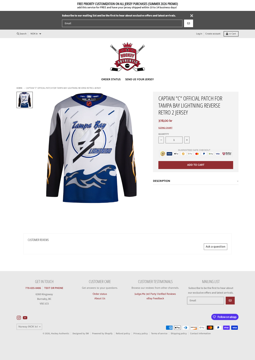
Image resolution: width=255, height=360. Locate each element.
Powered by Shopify (102, 333)
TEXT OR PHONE (53, 288)
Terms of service (159, 333)
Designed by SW (81, 333)
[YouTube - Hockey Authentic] (25, 317)
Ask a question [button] (215, 246)
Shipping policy (179, 333)
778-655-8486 (33, 288)
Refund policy (123, 333)
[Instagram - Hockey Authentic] (18, 317)
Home (19, 88)
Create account (212, 34)
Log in (199, 34)
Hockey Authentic (60, 333)
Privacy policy (140, 333)
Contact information (200, 333)
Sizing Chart (165, 128)
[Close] (191, 16)
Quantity (163, 134)
